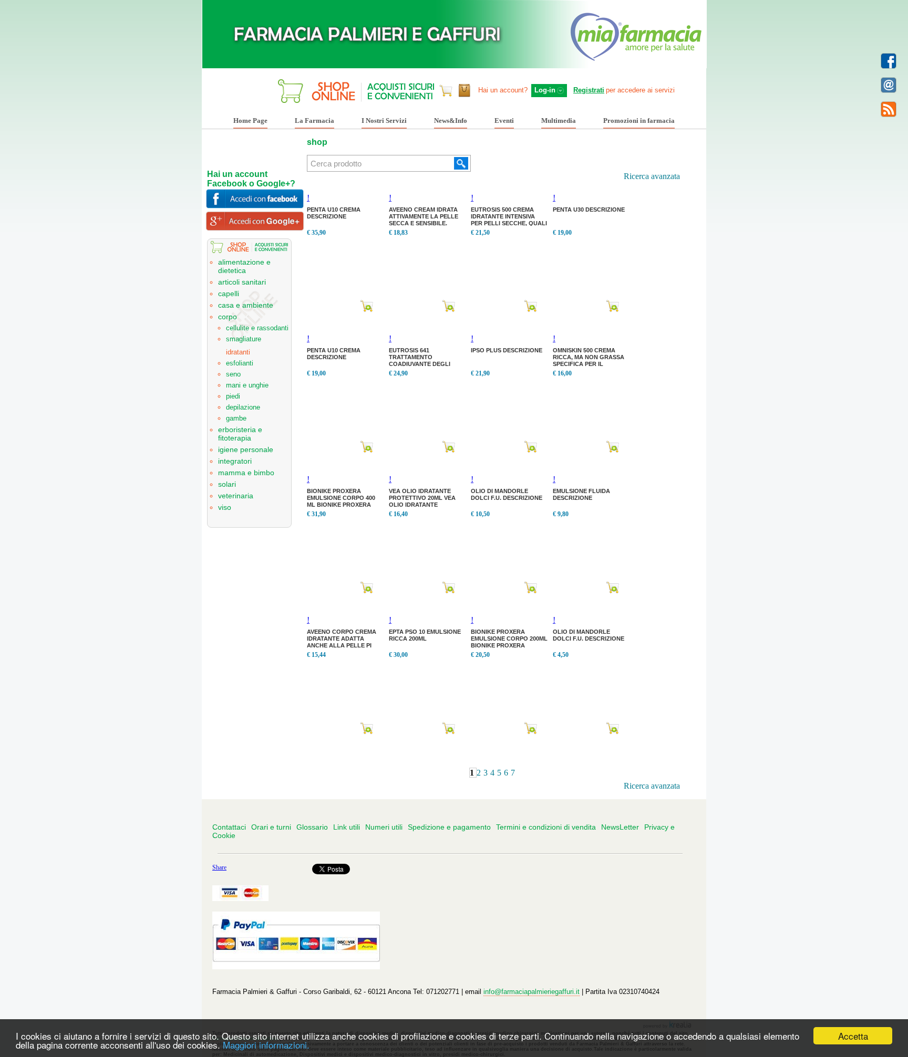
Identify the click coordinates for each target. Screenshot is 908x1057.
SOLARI (227, 484)
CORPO (227, 316)
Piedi (233, 396)
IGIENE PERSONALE (245, 449)
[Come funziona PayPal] (298, 967)
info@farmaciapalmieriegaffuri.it (531, 992)
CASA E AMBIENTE (245, 305)
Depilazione (243, 407)
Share (219, 867)
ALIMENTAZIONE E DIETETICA (244, 266)
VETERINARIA (235, 495)
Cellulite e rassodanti (257, 328)
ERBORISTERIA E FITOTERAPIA (240, 433)
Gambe (236, 418)
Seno (233, 374)
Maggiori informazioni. (266, 1044)
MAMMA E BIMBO (246, 472)
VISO (224, 507)
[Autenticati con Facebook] (256, 206)
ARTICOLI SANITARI (242, 282)
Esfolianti (239, 363)
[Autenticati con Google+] (256, 228)
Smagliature (243, 339)
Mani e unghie (247, 385)
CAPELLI (228, 293)
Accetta (853, 1035)
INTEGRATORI (235, 461)
